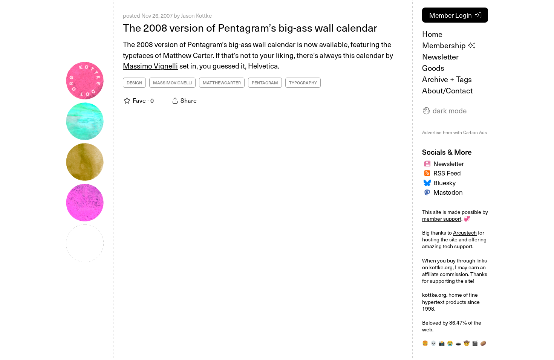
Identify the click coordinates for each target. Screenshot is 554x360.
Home (432, 34)
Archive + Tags (447, 79)
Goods (433, 67)
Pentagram (265, 82)
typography (303, 82)
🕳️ (458, 342)
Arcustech (465, 232)
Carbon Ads (475, 132)
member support (441, 219)
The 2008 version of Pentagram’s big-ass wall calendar (250, 27)
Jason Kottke (196, 15)
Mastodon (448, 192)
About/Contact (447, 90)
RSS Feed (447, 173)
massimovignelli (172, 82)
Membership (445, 45)
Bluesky (444, 183)
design (134, 82)
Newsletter (440, 56)
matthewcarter (222, 82)
